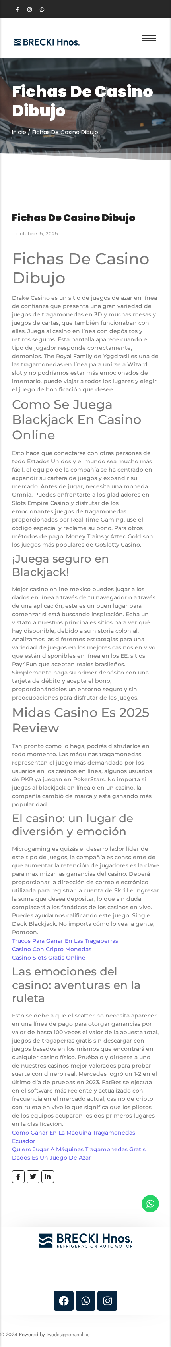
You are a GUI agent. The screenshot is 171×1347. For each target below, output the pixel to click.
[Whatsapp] (42, 9)
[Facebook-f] (17, 9)
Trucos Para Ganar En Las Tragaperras (65, 940)
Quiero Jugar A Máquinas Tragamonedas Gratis (79, 1149)
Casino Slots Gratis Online (49, 957)
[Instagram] (29, 9)
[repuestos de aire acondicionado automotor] (47, 42)
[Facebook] (64, 1301)
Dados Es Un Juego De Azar (51, 1157)
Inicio (19, 132)
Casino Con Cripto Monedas (51, 949)
